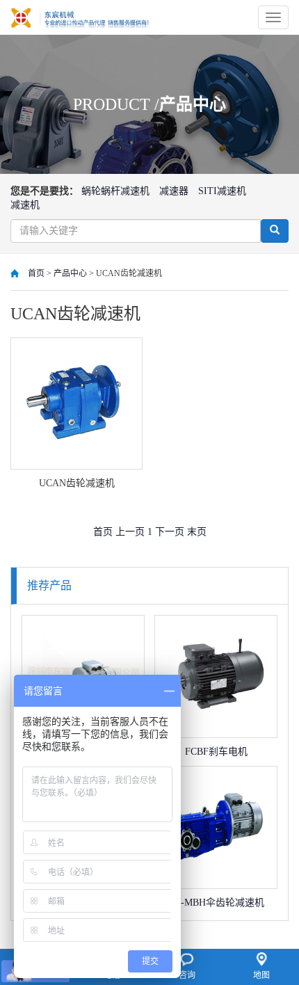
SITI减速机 (222, 191)
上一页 (131, 532)
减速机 (25, 205)
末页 (197, 532)
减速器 (173, 191)
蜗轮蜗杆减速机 (115, 191)
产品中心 (70, 273)
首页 (36, 273)
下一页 (171, 532)
